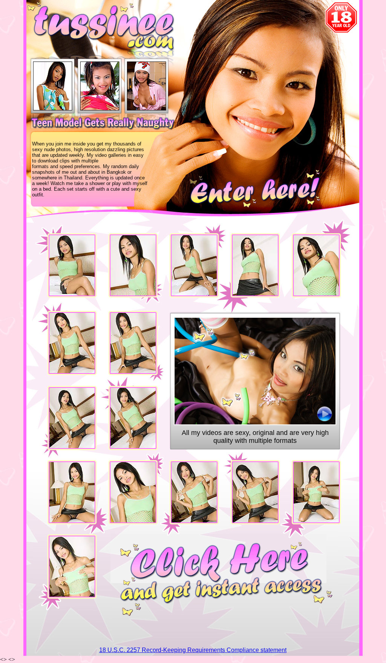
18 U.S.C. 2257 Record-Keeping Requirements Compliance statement (192, 650)
